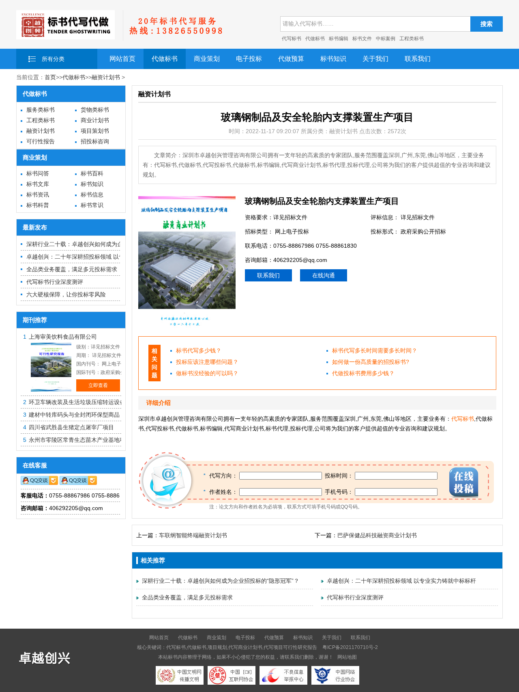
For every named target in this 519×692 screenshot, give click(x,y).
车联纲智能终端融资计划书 (193, 535)
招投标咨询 (95, 141)
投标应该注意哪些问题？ (207, 362)
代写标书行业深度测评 (54, 282)
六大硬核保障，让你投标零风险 (66, 294)
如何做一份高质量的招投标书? (370, 362)
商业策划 (207, 58)
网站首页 (122, 58)
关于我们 (375, 58)
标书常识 (92, 205)
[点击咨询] (39, 483)
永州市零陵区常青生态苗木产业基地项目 (80, 440)
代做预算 (291, 58)
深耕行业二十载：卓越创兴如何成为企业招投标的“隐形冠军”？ (105, 244)
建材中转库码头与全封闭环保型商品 (74, 414)
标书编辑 (338, 38)
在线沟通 (323, 275)
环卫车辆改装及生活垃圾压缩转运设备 (77, 402)
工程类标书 (411, 38)
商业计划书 (95, 120)
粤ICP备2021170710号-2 (350, 647)
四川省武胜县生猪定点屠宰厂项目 (71, 427)
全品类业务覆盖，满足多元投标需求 (71, 269)
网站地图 (347, 657)
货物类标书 (95, 109)
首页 (50, 77)
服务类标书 (40, 109)
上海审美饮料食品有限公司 (63, 336)
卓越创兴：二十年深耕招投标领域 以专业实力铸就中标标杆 (101, 256)
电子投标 (249, 58)
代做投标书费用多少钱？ (363, 373)
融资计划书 (106, 77)
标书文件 (362, 38)
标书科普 (37, 205)
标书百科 (92, 173)
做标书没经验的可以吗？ (207, 373)
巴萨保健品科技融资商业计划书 (377, 535)
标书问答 (37, 173)
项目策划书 (95, 131)
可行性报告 (40, 141)
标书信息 (92, 194)
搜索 (486, 23)
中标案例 (385, 38)
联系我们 (418, 58)
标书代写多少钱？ (198, 350)
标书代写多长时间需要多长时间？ (374, 350)
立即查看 (98, 385)
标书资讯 (37, 194)
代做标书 (315, 38)
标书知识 (333, 58)
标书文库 (37, 184)
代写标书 (291, 38)
